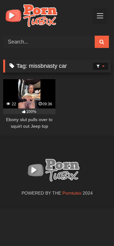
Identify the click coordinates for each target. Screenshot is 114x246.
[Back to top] (94, 227)
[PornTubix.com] (46, 17)
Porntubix (71, 193)
